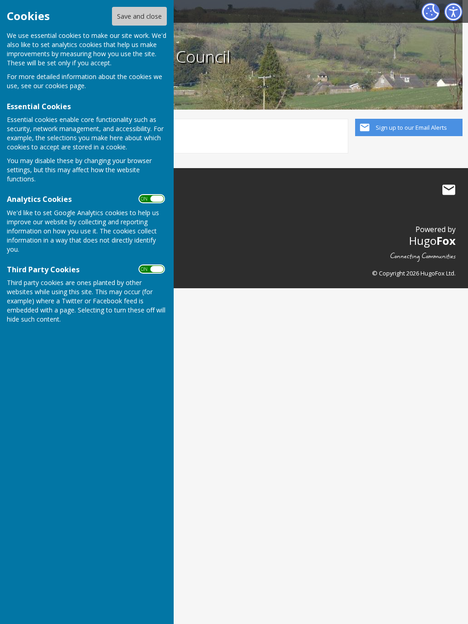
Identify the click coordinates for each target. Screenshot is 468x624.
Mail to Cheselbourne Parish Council (449, 189)
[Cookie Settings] (430, 12)
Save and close (139, 16)
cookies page (65, 85)
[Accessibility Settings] (453, 12)
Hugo (432, 240)
